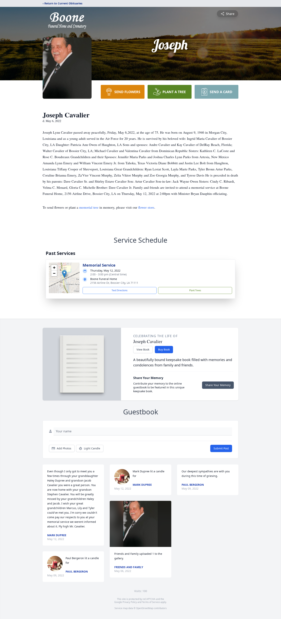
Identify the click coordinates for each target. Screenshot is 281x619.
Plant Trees (195, 290)
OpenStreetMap (144, 608)
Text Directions (120, 290)
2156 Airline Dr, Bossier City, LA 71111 (114, 283)
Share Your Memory (218, 385)
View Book (142, 349)
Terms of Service (151, 602)
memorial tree (88, 207)
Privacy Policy (130, 602)
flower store (146, 207)
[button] (64, 274)
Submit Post (221, 448)
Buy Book (164, 349)
